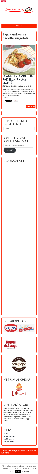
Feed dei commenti (9, 439)
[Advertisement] (19, 238)
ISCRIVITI (9, 150)
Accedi (6, 433)
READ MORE (30, 106)
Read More (25, 471)
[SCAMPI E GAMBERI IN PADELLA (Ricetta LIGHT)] (19, 59)
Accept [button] (18, 471)
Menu (20, 26)
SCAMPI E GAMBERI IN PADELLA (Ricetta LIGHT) (18, 79)
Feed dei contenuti (9, 436)
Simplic (33, 451)
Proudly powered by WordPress (13, 451)
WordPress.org (9, 442)
